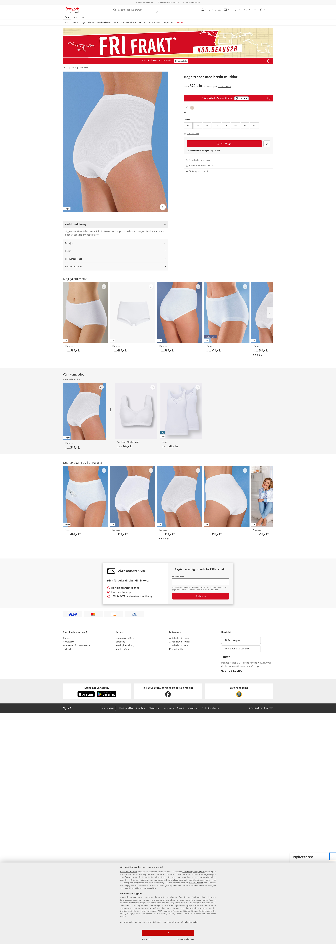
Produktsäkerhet (73, 258)
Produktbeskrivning (75, 224)
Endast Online (71, 22)
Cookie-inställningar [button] (210, 708)
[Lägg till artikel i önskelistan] (266, 143)
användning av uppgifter (193, 871)
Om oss (66, 638)
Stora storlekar (128, 22)
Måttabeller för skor (178, 645)
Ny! (83, 22)
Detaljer (69, 243)
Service (120, 632)
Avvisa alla (146, 939)
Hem (82, 17)
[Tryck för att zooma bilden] (163, 207)
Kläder (91, 22)
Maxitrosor (83, 67)
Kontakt (226, 632)
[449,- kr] (136, 411)
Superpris (169, 22)
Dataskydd (140, 708)
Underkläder (104, 22)
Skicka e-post (234, 641)
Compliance (193, 708)
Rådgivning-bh (176, 649)
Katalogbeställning (125, 645)
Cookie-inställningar (185, 939)
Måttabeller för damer (179, 638)
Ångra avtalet (108, 708)
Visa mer (214, 589)
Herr (75, 17)
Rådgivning (175, 632)
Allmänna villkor (126, 708)
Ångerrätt (181, 708)
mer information (196, 882)
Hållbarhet (68, 649)
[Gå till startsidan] (72, 10)
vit (185, 112)
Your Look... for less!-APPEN (76, 645)
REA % (180, 22)
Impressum (169, 708)
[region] (168, 903)
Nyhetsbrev (68, 641)
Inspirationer (154, 22)
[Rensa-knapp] (155, 10)
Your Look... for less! (75, 632)
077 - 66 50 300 (231, 671)
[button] (64, 68)
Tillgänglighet (155, 708)
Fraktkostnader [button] (224, 86)
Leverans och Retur (125, 638)
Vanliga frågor (123, 649)
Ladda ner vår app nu (96, 687)
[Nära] (333, 856)
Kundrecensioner (73, 266)
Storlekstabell (193, 134)
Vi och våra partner (128, 871)
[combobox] (141, 10)
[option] (186, 108)
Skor (116, 22)
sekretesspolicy (191, 922)
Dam (67, 17)
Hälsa (142, 22)
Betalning (120, 641)
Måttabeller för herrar (179, 641)
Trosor (73, 67)
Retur (68, 250)
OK (168, 932)
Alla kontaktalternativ (238, 648)
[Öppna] (269, 61)
